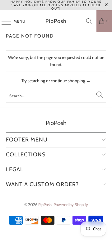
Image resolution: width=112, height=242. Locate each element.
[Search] (89, 21)
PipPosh (56, 21)
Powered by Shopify (71, 204)
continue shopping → (71, 80)
